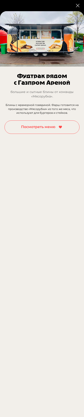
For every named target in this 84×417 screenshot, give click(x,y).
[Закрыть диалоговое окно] (78, 6)
